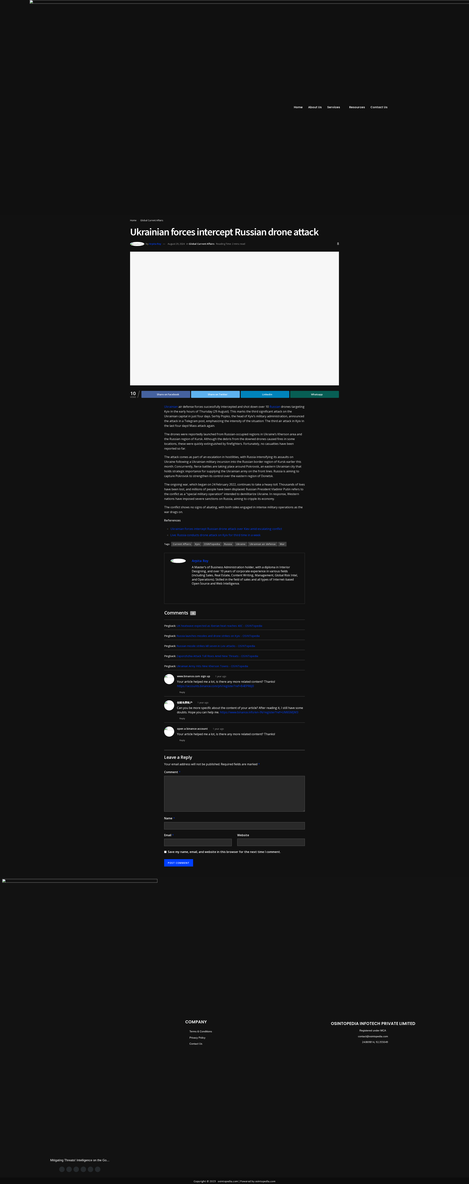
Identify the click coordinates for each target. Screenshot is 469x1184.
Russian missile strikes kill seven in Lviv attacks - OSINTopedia (216, 646)
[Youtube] (97, 1169)
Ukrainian (171, 407)
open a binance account (192, 728)
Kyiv (197, 544)
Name (169, 818)
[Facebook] (62, 1169)
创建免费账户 (184, 702)
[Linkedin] (90, 1169)
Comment (172, 772)
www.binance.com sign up (193, 676)
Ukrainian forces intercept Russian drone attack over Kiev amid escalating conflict (226, 529)
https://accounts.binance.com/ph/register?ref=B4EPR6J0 (215, 686)
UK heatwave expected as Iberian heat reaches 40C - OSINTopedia (219, 625)
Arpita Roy (155, 243)
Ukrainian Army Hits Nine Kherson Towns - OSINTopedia (212, 666)
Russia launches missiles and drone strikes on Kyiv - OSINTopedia (218, 636)
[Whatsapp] (83, 1169)
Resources (357, 107)
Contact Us (378, 107)
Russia (228, 544)
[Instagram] (76, 1169)
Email (169, 835)
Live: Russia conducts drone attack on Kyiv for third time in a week (215, 535)
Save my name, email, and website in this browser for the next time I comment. (224, 852)
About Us (315, 107)
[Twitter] (69, 1169)
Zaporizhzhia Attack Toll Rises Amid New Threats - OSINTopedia (217, 656)
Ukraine (240, 544)
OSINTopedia (212, 544)
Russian (274, 407)
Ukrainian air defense (263, 544)
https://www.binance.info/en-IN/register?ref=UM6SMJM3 (259, 712)
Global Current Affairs (151, 220)
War (282, 544)
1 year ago (220, 676)
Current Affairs (182, 544)
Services (333, 107)
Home (298, 107)
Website (243, 835)
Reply (182, 692)
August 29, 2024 (176, 243)
